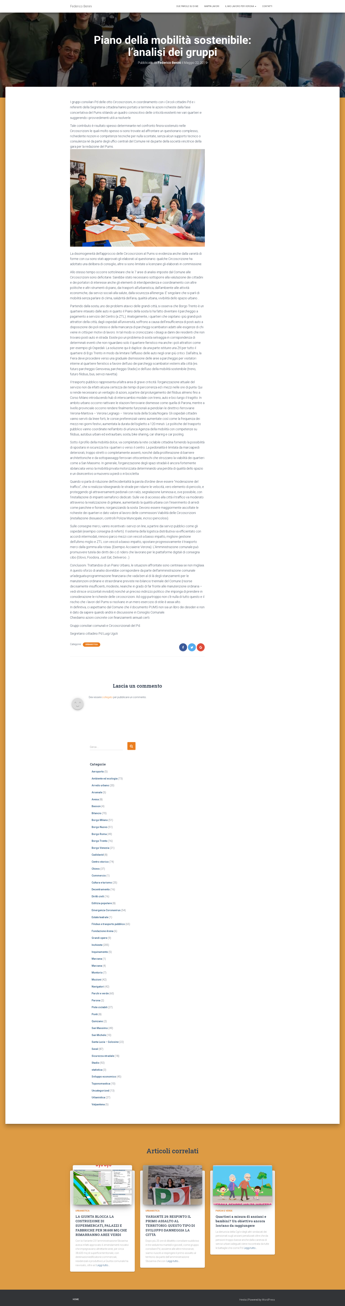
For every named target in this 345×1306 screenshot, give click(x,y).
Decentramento (101, 889)
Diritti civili (98, 896)
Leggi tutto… (103, 1265)
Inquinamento (100, 951)
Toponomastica (101, 1083)
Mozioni (96, 979)
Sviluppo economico (104, 1076)
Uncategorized (100, 1090)
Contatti (267, 6)
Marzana (97, 958)
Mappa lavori (211, 6)
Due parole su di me (187, 6)
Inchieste (97, 944)
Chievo (96, 868)
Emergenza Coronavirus (106, 910)
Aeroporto (98, 771)
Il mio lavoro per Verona (239, 6)
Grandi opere (99, 937)
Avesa (95, 799)
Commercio (99, 875)
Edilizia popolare (102, 903)
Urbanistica (91, 644)
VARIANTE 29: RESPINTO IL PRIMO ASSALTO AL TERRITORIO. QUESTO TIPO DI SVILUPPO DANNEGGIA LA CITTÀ (170, 1225)
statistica (97, 1069)
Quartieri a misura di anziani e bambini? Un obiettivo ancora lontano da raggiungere (241, 1221)
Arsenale (97, 792)
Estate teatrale (100, 917)
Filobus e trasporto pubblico (108, 924)
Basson (96, 806)
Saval (95, 1048)
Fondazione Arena (102, 931)
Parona (96, 1000)
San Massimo (100, 1028)
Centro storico (100, 861)
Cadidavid (98, 854)
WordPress (268, 1299)
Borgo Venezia (100, 847)
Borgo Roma (99, 834)
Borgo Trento (99, 840)
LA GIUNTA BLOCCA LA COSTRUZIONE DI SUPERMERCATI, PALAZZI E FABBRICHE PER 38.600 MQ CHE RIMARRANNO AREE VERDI (101, 1225)
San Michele (99, 1035)
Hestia (243, 1299)
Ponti (95, 1014)
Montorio (97, 972)
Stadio (95, 1062)
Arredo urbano (100, 785)
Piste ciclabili (99, 1007)
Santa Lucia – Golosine (105, 1041)
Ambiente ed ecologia (105, 778)
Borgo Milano (100, 820)
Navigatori (98, 986)
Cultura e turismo (102, 882)
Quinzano (97, 1021)
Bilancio (96, 813)
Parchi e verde (100, 993)
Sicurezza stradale (103, 1056)
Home (76, 1299)
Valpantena (98, 1104)
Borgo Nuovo (99, 827)
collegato (107, 697)
